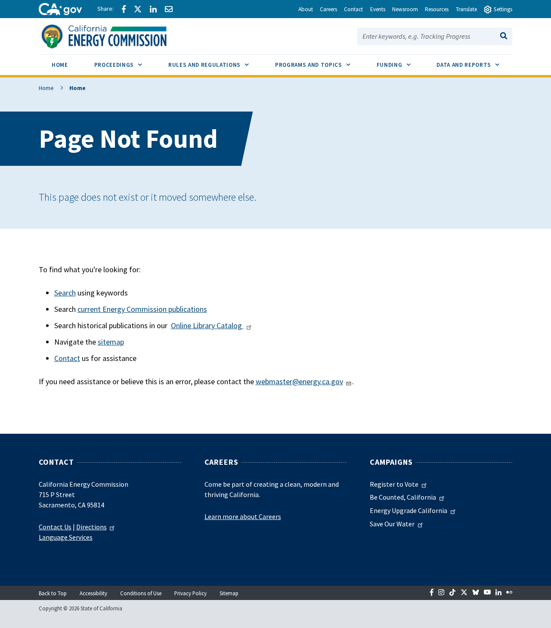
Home (46, 88)
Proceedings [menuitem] (124, 64)
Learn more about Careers (242, 516)
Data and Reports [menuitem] (474, 64)
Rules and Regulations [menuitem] (215, 64)
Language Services (66, 537)
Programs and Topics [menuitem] (319, 64)
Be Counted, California (403, 497)
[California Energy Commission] (115, 35)
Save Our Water (392, 523)
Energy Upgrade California (408, 510)
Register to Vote (394, 484)
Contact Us (55, 526)
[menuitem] (60, 66)
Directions (91, 526)
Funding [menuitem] (400, 64)
